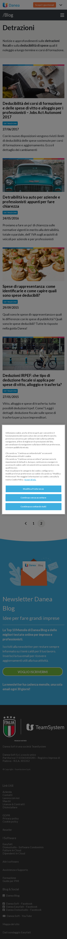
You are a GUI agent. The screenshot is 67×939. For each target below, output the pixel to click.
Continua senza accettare (33, 498)
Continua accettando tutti (33, 506)
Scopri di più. (30, 479)
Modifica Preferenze (33, 489)
